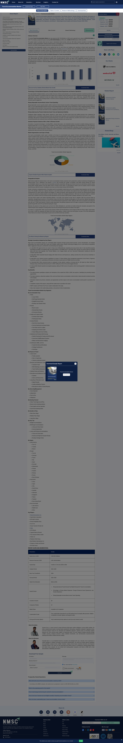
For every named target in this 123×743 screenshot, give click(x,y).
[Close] (75, 364)
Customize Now (29, 6)
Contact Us (55, 2)
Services (38, 2)
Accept (80, 740)
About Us (20, 2)
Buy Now (43, 6)
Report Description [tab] (42, 10)
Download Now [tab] (82, 10)
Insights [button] (46, 2)
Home (13, 2)
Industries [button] (29, 2)
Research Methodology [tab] (68, 10)
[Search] (92, 2)
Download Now (67, 374)
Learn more (76, 740)
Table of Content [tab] (54, 10)
